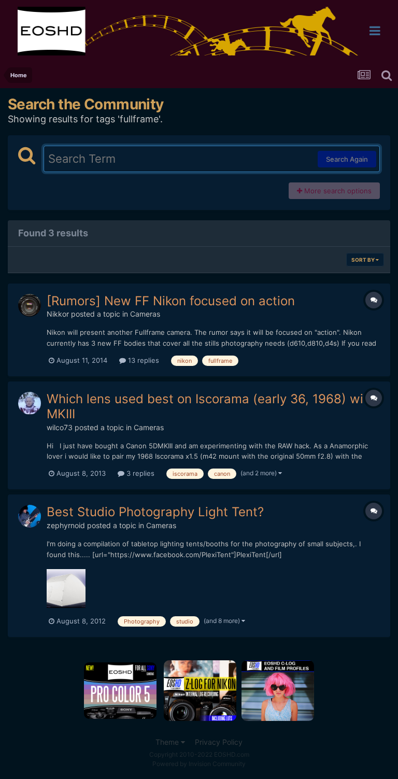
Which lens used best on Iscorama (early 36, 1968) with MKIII (211, 406)
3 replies (139, 473)
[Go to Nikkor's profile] (29, 305)
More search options (337, 191)
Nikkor (58, 313)
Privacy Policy (219, 742)
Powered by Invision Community (199, 764)
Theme (168, 742)
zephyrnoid (66, 525)
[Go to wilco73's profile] (29, 403)
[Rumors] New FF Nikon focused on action (171, 300)
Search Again (347, 159)
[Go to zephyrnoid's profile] (29, 516)
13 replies (142, 360)
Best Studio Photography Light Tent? (155, 511)
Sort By (363, 260)
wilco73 (60, 427)
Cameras (145, 313)
